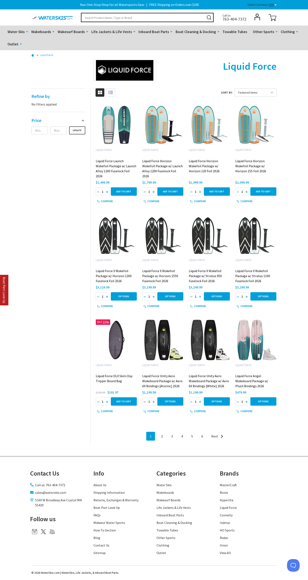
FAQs (97, 515)
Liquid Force (228, 507)
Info (98, 473)
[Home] (33, 55)
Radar (224, 538)
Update (77, 130)
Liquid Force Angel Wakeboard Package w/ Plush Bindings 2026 (251, 381)
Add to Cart (123, 191)
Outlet (13, 44)
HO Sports (227, 530)
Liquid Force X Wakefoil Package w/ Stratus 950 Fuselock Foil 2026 (205, 276)
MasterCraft (228, 485)
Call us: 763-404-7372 (50, 485)
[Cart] (272, 17)
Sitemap (99, 553)
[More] (27, 31)
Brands (229, 473)
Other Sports (263, 31)
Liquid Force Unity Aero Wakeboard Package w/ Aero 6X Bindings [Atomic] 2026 (162, 381)
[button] (58, 120)
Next (215, 436)
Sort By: (227, 92)
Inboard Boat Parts (153, 31)
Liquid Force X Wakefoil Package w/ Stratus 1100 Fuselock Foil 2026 (252, 276)
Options (123, 296)
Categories (171, 473)
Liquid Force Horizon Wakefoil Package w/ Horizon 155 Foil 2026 (250, 166)
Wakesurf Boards (71, 31)
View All (225, 553)
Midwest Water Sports (109, 523)
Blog (96, 538)
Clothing (288, 31)
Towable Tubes (235, 31)
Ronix (224, 492)
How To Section (104, 530)
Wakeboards (41, 31)
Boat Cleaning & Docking (196, 31)
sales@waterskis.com (50, 492)
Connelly (226, 515)
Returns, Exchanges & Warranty (115, 500)
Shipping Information (109, 492)
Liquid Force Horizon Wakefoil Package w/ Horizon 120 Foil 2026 (204, 166)
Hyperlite (226, 500)
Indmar (225, 523)
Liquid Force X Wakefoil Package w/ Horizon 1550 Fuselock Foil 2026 (160, 276)
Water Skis (16, 31)
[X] (43, 531)
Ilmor (224, 545)
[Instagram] (34, 531)
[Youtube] (52, 531)
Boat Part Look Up (106, 507)
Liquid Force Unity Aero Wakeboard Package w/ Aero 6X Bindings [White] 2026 (209, 381)
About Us (99, 485)
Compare (107, 201)
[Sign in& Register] (257, 17)
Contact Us (101, 545)
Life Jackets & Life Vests (111, 31)
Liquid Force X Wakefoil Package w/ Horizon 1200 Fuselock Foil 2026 (114, 276)
